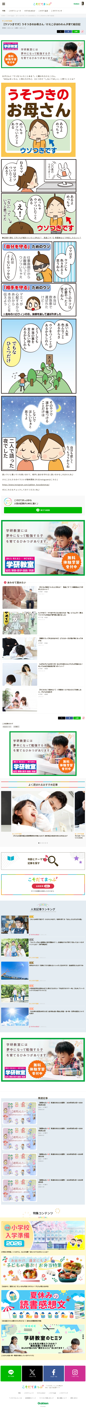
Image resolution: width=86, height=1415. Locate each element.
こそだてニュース (15, 11)
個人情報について (62, 1398)
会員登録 (42, 886)
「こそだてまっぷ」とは (15, 1398)
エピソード (7, 727)
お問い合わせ (73, 1398)
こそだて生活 (43, 11)
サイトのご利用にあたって (46, 1398)
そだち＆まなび (29, 11)
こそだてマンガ (56, 11)
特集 (3, 11)
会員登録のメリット (30, 1398)
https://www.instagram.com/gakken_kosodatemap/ (25, 484)
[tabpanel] (43, 814)
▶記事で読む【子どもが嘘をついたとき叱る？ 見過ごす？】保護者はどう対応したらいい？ (41, 237)
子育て (17, 727)
